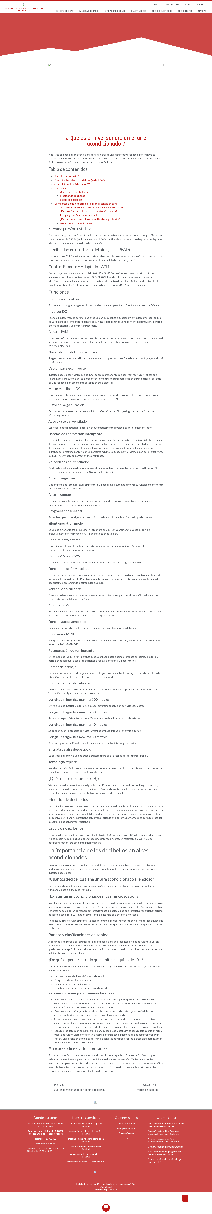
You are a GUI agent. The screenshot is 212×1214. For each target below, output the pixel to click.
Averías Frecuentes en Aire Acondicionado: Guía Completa (163, 1140)
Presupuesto (172, 4)
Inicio (157, 4)
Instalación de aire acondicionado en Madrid (86, 1140)
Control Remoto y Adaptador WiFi (73, 184)
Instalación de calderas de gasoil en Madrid (86, 1132)
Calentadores (138, 11)
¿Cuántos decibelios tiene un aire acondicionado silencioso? (93, 207)
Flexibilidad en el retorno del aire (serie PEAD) (80, 180)
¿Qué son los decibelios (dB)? (76, 191)
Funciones (60, 188)
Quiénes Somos (126, 1133)
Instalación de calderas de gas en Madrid (86, 1124)
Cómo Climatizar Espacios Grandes (165, 1146)
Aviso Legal (106, 1186)
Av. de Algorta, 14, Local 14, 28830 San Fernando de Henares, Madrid (23, 9)
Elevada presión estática (68, 176)
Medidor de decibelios (72, 195)
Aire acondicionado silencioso (76, 223)
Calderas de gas (64, 11)
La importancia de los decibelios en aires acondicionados (85, 203)
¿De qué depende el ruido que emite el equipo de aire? (90, 219)
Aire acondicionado (115, 11)
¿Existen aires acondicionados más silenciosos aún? (88, 211)
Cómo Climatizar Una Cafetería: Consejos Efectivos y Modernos (164, 1132)
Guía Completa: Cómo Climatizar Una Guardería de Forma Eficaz (166, 1124)
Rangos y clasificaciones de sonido (79, 215)
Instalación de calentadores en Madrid (86, 1147)
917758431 (50, 1138)
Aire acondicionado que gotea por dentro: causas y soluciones (164, 1153)
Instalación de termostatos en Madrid (85, 1161)
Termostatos (185, 11)
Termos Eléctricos (162, 11)
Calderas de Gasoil (89, 11)
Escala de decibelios (71, 199)
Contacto (201, 4)
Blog (187, 4)
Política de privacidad (106, 1189)
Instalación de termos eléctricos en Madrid (86, 1155)
